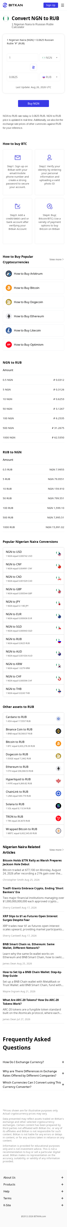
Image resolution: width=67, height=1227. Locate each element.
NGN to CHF (13, 676)
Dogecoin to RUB (17, 754)
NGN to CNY (13, 564)
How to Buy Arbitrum (28, 274)
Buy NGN (33, 103)
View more (55, 259)
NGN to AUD (14, 651)
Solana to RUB (15, 804)
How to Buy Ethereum (29, 316)
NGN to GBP (14, 589)
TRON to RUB (14, 817)
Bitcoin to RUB (15, 742)
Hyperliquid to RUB (18, 779)
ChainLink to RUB (17, 792)
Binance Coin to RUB (19, 729)
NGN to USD (14, 552)
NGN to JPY (13, 602)
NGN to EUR (13, 614)
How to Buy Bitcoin (27, 288)
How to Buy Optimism (28, 345)
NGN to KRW (14, 664)
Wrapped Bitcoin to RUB (21, 829)
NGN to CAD (14, 577)
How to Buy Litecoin (27, 330)
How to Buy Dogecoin (28, 302)
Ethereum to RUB (17, 767)
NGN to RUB (14, 639)
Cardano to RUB (16, 717)
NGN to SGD (14, 626)
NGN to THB (13, 689)
